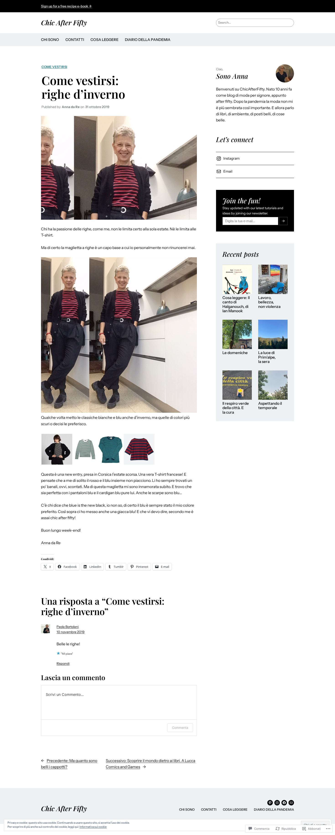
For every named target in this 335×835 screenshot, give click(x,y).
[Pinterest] (270, 802)
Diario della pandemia (147, 39)
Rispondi (63, 663)
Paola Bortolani (68, 627)
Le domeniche (235, 353)
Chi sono (50, 39)
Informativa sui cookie (93, 826)
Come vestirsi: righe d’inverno (83, 87)
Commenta (180, 727)
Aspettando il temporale (270, 405)
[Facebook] (284, 802)
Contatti (74, 39)
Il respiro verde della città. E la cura (235, 408)
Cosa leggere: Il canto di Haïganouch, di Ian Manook (236, 304)
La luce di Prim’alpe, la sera (267, 357)
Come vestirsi (54, 67)
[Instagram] (277, 802)
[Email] (291, 802)
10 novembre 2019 (71, 632)
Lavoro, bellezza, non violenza (269, 302)
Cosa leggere (104, 39)
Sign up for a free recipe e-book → (66, 6)
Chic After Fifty (64, 22)
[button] (57, 449)
